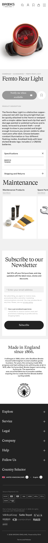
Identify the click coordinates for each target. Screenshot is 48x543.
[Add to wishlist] (41, 95)
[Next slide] (44, 39)
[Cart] (39, 5)
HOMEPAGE (6, 74)
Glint (39, 534)
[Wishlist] (33, 5)
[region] (24, 39)
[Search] (22, 5)
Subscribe (24, 325)
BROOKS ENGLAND (20, 534)
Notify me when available (18, 95)
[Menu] (44, 5)
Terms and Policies (24, 539)
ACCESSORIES (18, 74)
